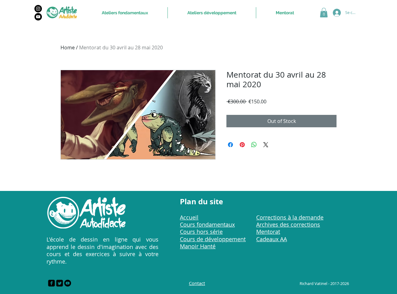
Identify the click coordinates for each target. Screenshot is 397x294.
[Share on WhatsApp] (254, 144)
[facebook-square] (51, 283)
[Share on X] (266, 144)
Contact (197, 283)
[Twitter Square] (59, 283)
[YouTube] (38, 16)
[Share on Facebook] (230, 144)
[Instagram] (38, 8)
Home (67, 47)
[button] (324, 12)
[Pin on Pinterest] (242, 144)
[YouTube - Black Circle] (67, 283)
